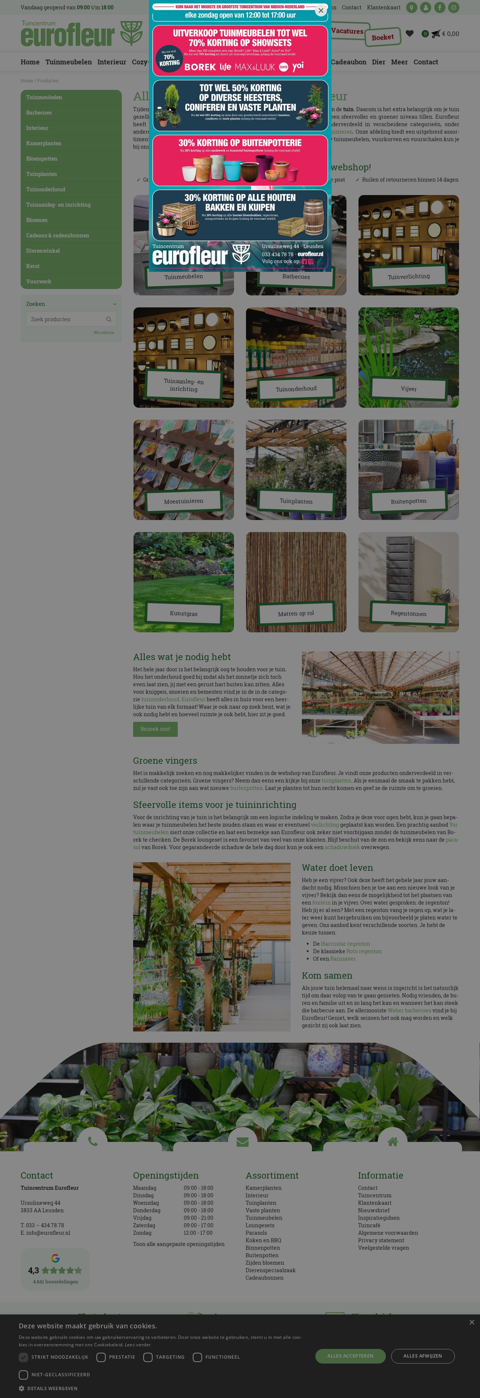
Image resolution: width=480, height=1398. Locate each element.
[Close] (321, 10)
